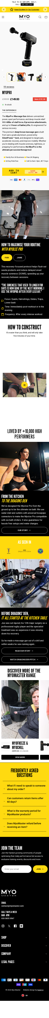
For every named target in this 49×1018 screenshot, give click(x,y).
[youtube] (21, 926)
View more (20, 757)
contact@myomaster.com (12, 906)
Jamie (19, 257)
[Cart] (46, 17)
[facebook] (15, 926)
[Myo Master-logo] (24, 17)
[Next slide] (45, 77)
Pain (7, 257)
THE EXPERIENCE (9, 110)
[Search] (40, 17)
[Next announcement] (45, 9)
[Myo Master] (8, 892)
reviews (9, 87)
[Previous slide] (4, 77)
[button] (2, 70)
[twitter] (9, 926)
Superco (40, 990)
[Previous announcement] (4, 9)
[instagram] (3, 926)
